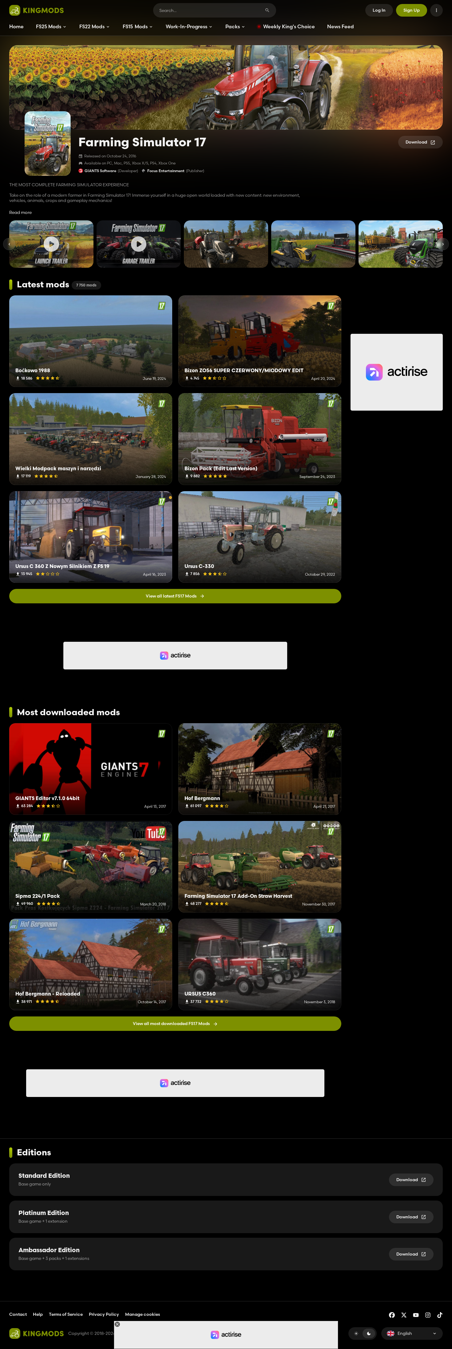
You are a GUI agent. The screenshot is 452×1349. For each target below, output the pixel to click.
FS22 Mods (92, 26)
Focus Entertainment (165, 170)
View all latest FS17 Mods (171, 596)
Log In (379, 10)
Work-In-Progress (186, 26)
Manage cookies (142, 1314)
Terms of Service (66, 1314)
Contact (18, 1314)
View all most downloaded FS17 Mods (171, 1023)
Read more (20, 212)
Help (38, 1314)
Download (416, 142)
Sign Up (411, 10)
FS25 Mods (48, 26)
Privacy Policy (104, 1314)
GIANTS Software (100, 170)
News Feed (340, 26)
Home (16, 26)
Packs (232, 26)
